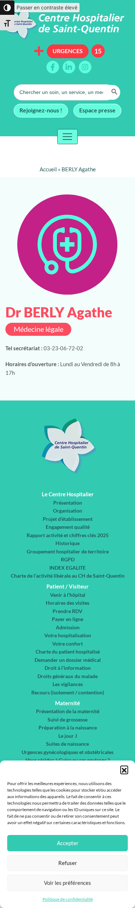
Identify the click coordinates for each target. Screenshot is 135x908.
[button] (124, 769)
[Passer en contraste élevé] (7, 7)
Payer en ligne (67, 619)
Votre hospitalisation (67, 635)
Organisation (67, 510)
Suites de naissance (67, 744)
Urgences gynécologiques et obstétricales (67, 752)
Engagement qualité (68, 527)
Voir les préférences (67, 882)
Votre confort (67, 644)
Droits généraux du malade (67, 676)
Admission (68, 627)
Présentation (67, 503)
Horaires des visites (67, 603)
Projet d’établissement (68, 519)
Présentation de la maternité (67, 711)
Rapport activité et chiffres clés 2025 (68, 535)
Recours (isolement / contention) (67, 692)
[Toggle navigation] (67, 136)
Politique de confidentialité (67, 899)
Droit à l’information (68, 668)
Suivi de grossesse (67, 719)
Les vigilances (68, 684)
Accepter (67, 843)
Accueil (48, 169)
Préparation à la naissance (68, 727)
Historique (67, 543)
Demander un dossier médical (68, 660)
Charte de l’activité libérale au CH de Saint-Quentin (68, 576)
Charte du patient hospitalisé (68, 651)
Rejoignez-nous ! (40, 110)
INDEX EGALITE (67, 568)
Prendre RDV (67, 611)
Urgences (68, 50)
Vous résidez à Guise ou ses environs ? (68, 760)
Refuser (67, 863)
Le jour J (67, 736)
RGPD (68, 559)
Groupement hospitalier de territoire (68, 551)
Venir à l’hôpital (67, 595)
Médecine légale (38, 329)
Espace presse (97, 110)
